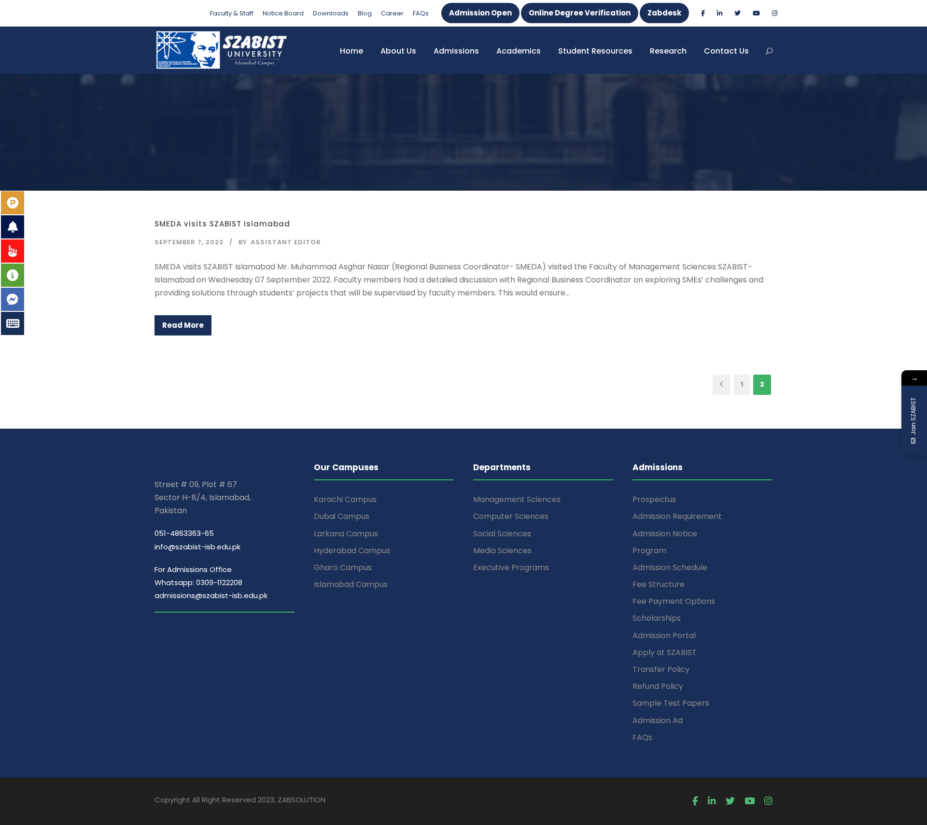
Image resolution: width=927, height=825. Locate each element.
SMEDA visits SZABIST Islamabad (222, 224)
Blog (365, 13)
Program (649, 550)
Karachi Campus (345, 499)
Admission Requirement (677, 516)
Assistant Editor (286, 242)
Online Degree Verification (580, 13)
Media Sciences (502, 550)
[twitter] (737, 13)
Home (351, 50)
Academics (518, 50)
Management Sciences (517, 499)
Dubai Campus (341, 516)
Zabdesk (664, 13)
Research (668, 50)
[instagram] (774, 13)
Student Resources (595, 50)
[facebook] (703, 13)
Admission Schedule (669, 567)
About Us (398, 50)
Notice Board (283, 13)
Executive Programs (511, 567)
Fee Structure (658, 584)
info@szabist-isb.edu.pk (197, 547)
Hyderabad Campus (352, 550)
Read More (183, 325)
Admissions (456, 50)
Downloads (331, 13)
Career (392, 13)
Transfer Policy (660, 669)
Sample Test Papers (670, 703)
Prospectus (654, 499)
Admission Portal (664, 635)
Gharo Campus (343, 567)
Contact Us (726, 50)
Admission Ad (657, 720)
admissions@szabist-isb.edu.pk (210, 595)
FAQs (421, 13)
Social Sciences (502, 533)
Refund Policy (657, 686)
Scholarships (656, 618)
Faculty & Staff (231, 13)
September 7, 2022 (189, 242)
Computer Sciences (510, 516)
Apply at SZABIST (664, 652)
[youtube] (756, 13)
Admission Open (480, 13)
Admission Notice (664, 533)
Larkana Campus (346, 533)
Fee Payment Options (673, 601)
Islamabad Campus (351, 584)
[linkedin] (719, 13)
